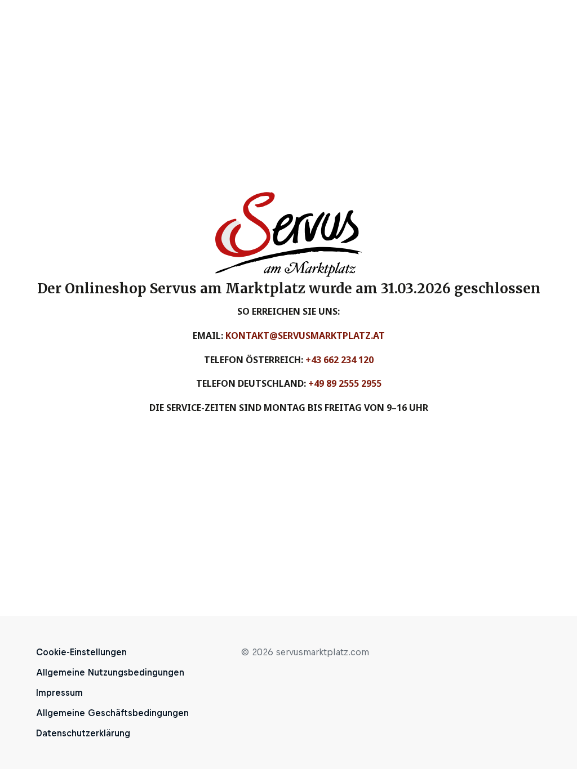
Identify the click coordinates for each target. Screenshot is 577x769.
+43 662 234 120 (339, 360)
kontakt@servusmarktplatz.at (305, 335)
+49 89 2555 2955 (344, 383)
